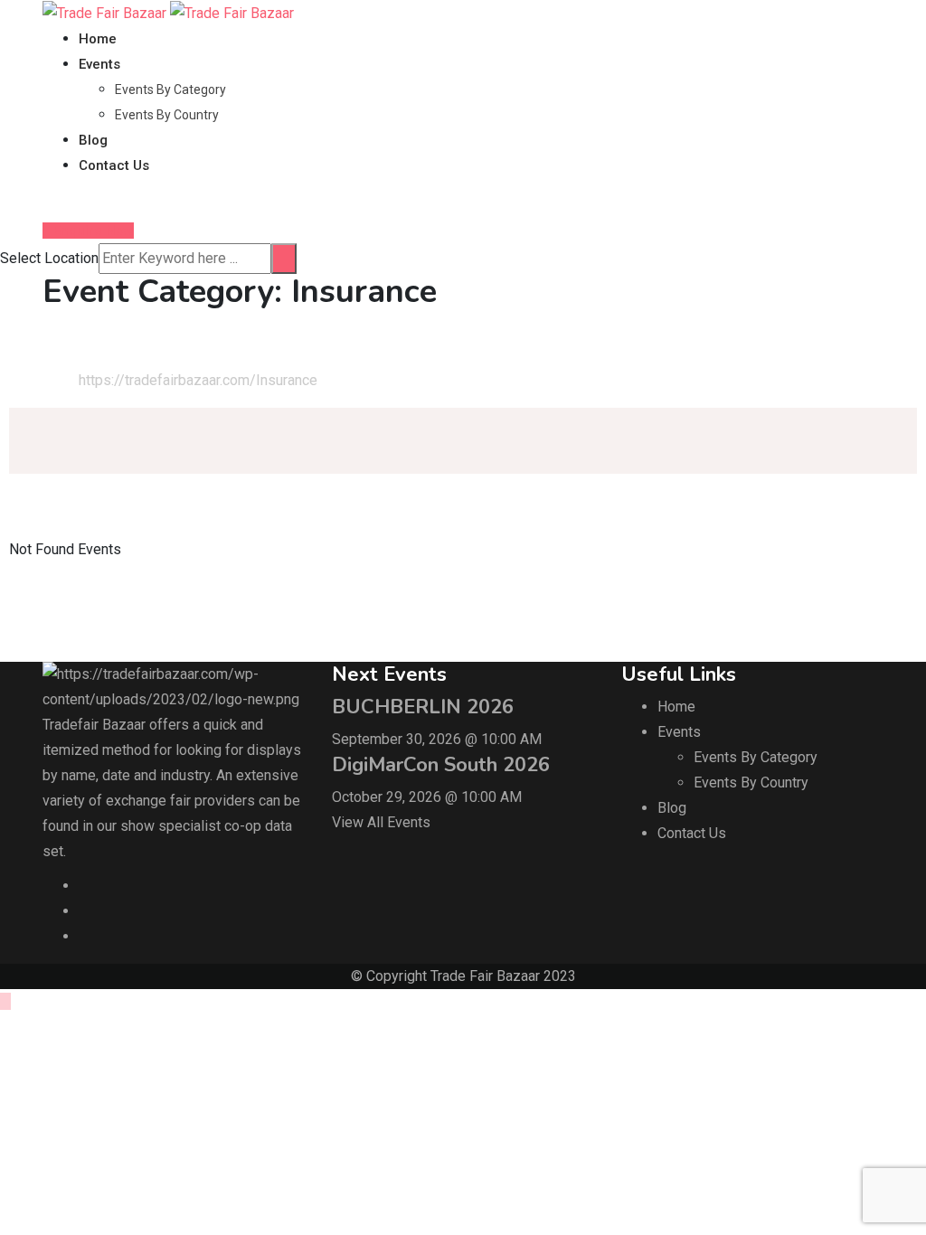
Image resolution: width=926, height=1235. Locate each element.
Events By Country (167, 115)
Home (98, 39)
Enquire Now (93, 230)
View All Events (381, 822)
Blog (93, 140)
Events (99, 64)
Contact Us (114, 165)
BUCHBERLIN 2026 (423, 707)
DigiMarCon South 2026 (441, 764)
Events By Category (170, 89)
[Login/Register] (48, 204)
